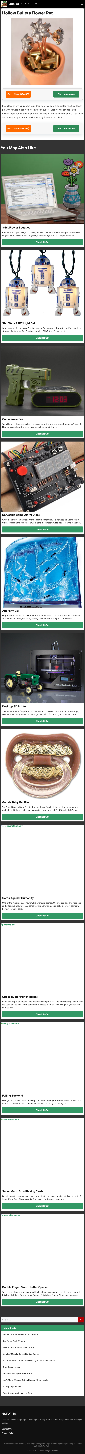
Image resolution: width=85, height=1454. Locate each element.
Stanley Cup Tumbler (12, 1386)
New (27, 4)
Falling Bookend (12, 1095)
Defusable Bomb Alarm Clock (21, 514)
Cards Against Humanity (18, 898)
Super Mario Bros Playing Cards (22, 1191)
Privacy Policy (8, 1433)
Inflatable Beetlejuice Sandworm (17, 1373)
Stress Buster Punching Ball (20, 996)
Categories (14, 4)
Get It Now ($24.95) (18, 94)
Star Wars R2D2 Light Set (18, 323)
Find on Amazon (66, 94)
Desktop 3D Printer (14, 706)
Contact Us (7, 1429)
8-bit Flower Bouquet (16, 227)
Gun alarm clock (12, 419)
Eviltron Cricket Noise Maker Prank (18, 1347)
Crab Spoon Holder (11, 1367)
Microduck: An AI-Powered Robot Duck (20, 1334)
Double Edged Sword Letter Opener (25, 1287)
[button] (21, 4)
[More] (82, 4)
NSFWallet (9, 1414)
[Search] (81, 1320)
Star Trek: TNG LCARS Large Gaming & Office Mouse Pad (29, 1360)
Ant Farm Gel (10, 610)
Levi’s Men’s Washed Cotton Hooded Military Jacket (26, 1380)
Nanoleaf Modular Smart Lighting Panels (21, 1354)
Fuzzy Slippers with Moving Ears (17, 1393)
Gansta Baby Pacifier (15, 802)
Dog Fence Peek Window (14, 1341)
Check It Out (42, 242)
